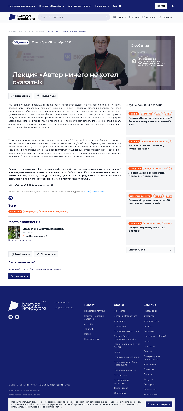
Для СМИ (89, 329)
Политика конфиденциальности (24, 391)
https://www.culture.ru (95, 191)
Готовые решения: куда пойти (127, 345)
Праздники (120, 375)
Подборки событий (125, 370)
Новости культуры (94, 311)
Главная (12, 31)
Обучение (39, 31)
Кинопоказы (151, 394)
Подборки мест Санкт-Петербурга (126, 363)
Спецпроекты (62, 302)
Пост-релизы (91, 339)
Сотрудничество (64, 307)
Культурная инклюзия (126, 357)
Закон (117, 352)
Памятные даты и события (94, 317)
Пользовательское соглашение (24, 395)
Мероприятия (152, 321)
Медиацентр (151, 364)
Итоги (87, 334)
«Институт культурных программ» (45, 385)
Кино (147, 341)
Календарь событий (155, 336)
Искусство (119, 311)
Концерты (149, 346)
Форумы (148, 379)
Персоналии (121, 326)
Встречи (148, 326)
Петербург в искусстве (127, 331)
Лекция (148, 351)
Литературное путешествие (152, 358)
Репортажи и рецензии (121, 381)
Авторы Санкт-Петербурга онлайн (125, 337)
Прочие (148, 374)
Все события (25, 31)
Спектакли (150, 389)
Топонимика (121, 388)
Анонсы (88, 324)
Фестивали (120, 393)
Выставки (149, 331)
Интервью (119, 321)
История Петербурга (125, 316)
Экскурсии (150, 384)
